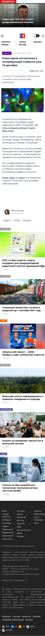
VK (16, 626)
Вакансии (26, 616)
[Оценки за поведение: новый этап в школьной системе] (22, 425)
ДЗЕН (32, 626)
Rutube (9, 630)
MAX (8, 626)
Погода (22, 44)
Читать (22, 42)
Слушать (37, 42)
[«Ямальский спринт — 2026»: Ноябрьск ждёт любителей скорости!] (22, 336)
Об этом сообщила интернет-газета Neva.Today (20, 128)
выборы (29, 620)
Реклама (37, 616)
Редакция (6, 616)
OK (23, 626)
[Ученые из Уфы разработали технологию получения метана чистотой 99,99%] (22, 469)
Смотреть (6, 42)
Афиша (5, 44)
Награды (16, 616)
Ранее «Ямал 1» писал (13, 177)
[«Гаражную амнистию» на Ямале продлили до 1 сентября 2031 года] (22, 292)
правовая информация (13, 620)
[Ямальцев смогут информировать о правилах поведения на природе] (22, 380)
